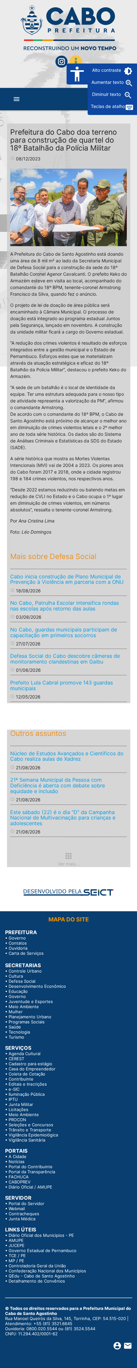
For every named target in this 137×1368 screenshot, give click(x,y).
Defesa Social (22, 981)
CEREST (16, 1058)
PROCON (17, 1119)
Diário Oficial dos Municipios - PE (41, 1235)
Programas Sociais (27, 1021)
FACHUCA (19, 1176)
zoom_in (129, 83)
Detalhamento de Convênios (37, 1281)
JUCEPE (17, 1245)
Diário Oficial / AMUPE (30, 1186)
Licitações (18, 1109)
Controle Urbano (25, 971)
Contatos (18, 943)
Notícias (17, 1161)
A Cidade (17, 1156)
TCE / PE (17, 1255)
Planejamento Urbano (30, 1016)
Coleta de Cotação (27, 1073)
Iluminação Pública (27, 1094)
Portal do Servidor (26, 1203)
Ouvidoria (18, 948)
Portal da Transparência (32, 1171)
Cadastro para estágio (30, 1063)
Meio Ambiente (24, 1006)
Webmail (17, 1208)
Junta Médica (22, 1218)
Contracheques (24, 1213)
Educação (18, 991)
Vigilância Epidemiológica (33, 1134)
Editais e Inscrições (28, 1084)
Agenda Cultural (24, 1053)
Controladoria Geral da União (37, 1265)
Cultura (16, 976)
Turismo (16, 1037)
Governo (17, 937)
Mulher (16, 1011)
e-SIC (14, 1089)
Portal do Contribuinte (31, 1166)
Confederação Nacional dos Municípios (47, 1270)
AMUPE (16, 1240)
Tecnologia (19, 1031)
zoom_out (128, 95)
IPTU (13, 1099)
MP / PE (16, 1260)
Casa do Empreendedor (32, 1068)
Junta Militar (21, 1104)
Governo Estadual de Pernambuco (42, 1250)
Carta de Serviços (26, 953)
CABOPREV (20, 1181)
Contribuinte (21, 1079)
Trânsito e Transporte (30, 1129)
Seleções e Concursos (31, 1124)
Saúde (15, 1026)
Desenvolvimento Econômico (37, 986)
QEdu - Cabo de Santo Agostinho (42, 1275)
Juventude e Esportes (31, 1001)
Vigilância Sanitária (27, 1139)
